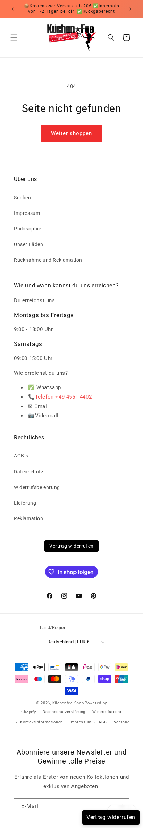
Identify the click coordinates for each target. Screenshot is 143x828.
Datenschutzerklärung (64, 711)
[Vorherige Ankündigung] (12, 9)
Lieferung (25, 503)
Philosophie (27, 229)
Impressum (27, 213)
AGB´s (21, 456)
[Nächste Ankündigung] (130, 9)
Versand (122, 722)
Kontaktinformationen (41, 722)
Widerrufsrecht (107, 711)
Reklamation (28, 518)
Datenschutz (29, 471)
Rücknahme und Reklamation (48, 260)
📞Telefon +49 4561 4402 (60, 397)
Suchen (22, 197)
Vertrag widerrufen (71, 546)
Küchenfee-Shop (68, 703)
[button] (14, 37)
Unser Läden (28, 244)
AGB (103, 722)
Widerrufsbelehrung (37, 487)
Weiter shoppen (71, 133)
